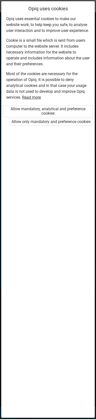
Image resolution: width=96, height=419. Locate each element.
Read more (31, 97)
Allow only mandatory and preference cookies (51, 121)
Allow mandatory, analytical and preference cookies (48, 111)
